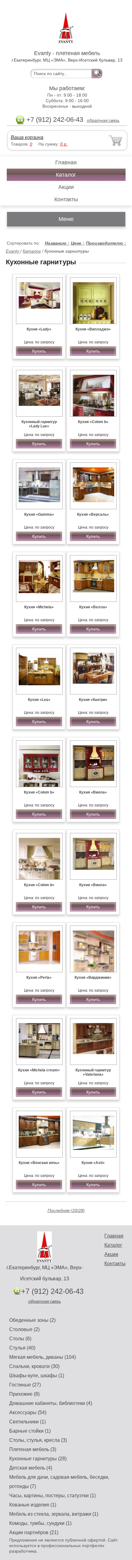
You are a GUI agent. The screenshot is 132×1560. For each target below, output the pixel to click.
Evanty (13, 251)
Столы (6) (20, 1338)
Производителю (106, 243)
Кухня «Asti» (93, 1163)
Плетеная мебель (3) (32, 1449)
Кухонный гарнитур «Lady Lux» (39, 424)
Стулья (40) (22, 1347)
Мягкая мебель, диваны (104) (42, 1357)
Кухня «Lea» (39, 700)
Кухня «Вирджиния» (93, 977)
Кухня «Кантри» (93, 700)
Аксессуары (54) (27, 1412)
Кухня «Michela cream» (39, 1070)
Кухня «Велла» (93, 607)
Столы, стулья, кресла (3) (38, 1440)
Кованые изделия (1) (32, 1504)
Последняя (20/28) (66, 1210)
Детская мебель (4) (30, 1467)
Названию (57, 243)
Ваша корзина (27, 137)
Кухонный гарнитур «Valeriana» (93, 1072)
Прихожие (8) (24, 1394)
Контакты (66, 199)
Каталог (66, 175)
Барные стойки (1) (30, 1431)
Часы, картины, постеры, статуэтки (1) (52, 1495)
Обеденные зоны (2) (32, 1320)
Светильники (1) (27, 1421)
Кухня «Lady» (39, 329)
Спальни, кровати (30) (34, 1366)
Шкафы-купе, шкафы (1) (36, 1375)
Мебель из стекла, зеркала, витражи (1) (53, 1514)
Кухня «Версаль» (93, 514)
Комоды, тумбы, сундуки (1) (40, 1523)
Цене (78, 243)
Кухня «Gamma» (39, 514)
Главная (66, 162)
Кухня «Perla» (39, 977)
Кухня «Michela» (39, 607)
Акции (66, 187)
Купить (39, 351)
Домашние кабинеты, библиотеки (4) (50, 1403)
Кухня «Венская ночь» (39, 1163)
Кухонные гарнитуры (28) (38, 1458)
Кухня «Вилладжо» (93, 329)
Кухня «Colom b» (93, 422)
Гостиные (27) (25, 1384)
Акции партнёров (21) (33, 1532)
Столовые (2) (24, 1329)
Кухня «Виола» (93, 792)
